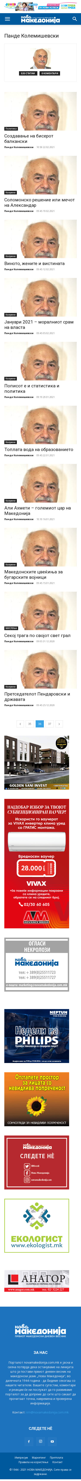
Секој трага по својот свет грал (37, 635)
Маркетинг (39, 1457)
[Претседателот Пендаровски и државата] (40, 669)
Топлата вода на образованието (38, 449)
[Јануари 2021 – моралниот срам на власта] (40, 297)
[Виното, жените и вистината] (40, 239)
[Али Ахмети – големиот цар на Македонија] (40, 483)
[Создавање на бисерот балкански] (40, 111)
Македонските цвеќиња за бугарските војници (33, 574)
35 (29, 724)
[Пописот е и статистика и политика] (40, 361)
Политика (11, 128)
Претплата (56, 1457)
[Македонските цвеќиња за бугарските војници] (40, 547)
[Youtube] (52, 1441)
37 (49, 724)
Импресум (21, 1457)
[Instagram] (40, 1441)
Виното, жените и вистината (34, 263)
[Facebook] (29, 1441)
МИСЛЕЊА (11, 628)
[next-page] (59, 723)
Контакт (57, 1462)
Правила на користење (33, 1462)
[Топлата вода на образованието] (40, 425)
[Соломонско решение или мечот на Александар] (40, 175)
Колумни (11, 192)
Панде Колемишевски (18, 147)
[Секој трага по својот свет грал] (40, 611)
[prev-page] (20, 723)
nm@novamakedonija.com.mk (47, 1412)
